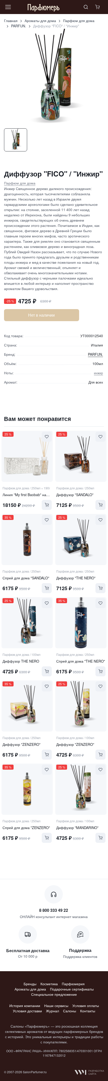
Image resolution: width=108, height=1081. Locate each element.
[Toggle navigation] (8, 7)
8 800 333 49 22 (53, 910)
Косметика (49, 983)
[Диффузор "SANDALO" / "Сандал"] (80, 456)
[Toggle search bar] (86, 7)
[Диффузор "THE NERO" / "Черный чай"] (80, 539)
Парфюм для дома (78, 20)
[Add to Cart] (47, 505)
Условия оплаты (85, 1005)
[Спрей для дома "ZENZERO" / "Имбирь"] (27, 789)
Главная (11, 20)
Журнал (52, 1010)
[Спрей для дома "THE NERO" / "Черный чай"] (80, 622)
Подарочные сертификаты (72, 989)
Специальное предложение (54, 994)
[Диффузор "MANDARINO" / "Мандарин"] (80, 789)
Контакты (87, 1010)
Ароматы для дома (40, 20)
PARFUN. (18, 25)
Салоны (69, 1010)
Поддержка (80, 950)
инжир (98, 373)
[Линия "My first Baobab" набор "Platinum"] (27, 456)
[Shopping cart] (98, 7)
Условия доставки (27, 1010)
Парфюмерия (73, 983)
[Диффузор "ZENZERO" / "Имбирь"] (27, 706)
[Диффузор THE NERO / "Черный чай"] (27, 622)
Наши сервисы (56, 1005)
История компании (24, 1005)
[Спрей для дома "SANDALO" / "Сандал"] (27, 539)
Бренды (30, 983)
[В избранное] (47, 437)
